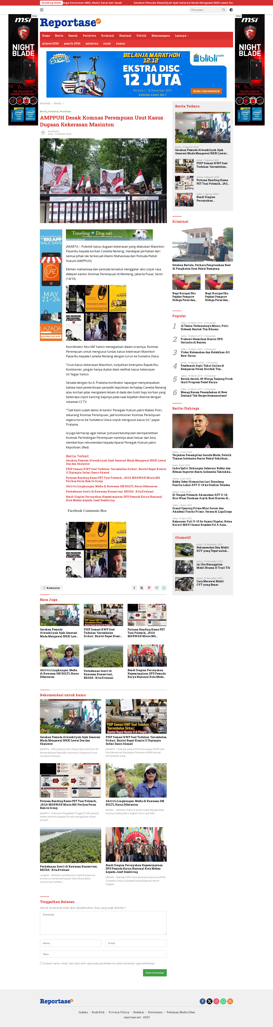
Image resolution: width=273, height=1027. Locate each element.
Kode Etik (98, 1012)
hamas (120, 43)
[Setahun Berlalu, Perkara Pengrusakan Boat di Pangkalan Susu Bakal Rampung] (202, 245)
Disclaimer (155, 1012)
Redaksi (138, 1012)
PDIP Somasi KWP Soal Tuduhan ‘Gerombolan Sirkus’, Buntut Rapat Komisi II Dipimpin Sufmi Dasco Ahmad (116, 470)
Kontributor (53, 131)
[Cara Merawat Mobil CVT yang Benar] (184, 584)
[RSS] (230, 1001)
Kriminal (107, 35)
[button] (224, 10)
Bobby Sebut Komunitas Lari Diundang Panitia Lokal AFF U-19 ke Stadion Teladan (201, 483)
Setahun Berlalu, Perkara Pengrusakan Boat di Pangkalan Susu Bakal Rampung (201, 266)
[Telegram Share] (156, 588)
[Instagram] (216, 1001)
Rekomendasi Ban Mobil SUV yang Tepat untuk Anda (212, 549)
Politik (141, 35)
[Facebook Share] (134, 588)
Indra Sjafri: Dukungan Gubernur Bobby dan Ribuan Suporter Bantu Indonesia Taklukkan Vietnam (202, 470)
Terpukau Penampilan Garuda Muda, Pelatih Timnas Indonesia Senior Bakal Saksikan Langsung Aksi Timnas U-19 (201, 456)
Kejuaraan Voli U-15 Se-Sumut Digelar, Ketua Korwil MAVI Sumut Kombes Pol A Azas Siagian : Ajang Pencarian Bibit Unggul (202, 523)
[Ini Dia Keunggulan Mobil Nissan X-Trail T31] (184, 567)
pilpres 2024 (50, 43)
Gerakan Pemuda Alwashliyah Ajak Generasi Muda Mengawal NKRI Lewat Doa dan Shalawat (138, 2)
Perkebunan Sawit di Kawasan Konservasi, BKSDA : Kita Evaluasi (110, 491)
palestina (92, 43)
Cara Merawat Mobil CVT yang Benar (210, 583)
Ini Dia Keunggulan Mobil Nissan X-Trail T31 (213, 566)
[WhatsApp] (223, 1001)
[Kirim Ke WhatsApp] (164, 588)
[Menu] (42, 10)
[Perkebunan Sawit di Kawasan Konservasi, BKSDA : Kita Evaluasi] (103, 656)
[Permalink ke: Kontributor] (43, 132)
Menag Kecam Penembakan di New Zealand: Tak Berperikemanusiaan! (204, 393)
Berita (59, 35)
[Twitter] (209, 1001)
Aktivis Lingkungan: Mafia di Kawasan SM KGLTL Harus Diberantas (111, 486)
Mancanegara (161, 35)
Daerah (73, 35)
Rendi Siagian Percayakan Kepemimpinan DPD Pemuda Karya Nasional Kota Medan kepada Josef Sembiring (114, 498)
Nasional (125, 35)
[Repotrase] (70, 22)
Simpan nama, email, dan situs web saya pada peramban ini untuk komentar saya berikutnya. (99, 963)
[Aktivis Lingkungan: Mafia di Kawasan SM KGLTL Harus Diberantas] (59, 656)
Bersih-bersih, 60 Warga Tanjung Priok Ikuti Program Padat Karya (207, 380)
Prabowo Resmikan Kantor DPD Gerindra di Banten (202, 340)
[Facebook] (203, 1001)
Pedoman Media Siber (181, 1012)
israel (107, 43)
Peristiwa (89, 35)
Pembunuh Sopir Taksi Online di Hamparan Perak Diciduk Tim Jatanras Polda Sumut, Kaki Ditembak (206, 367)
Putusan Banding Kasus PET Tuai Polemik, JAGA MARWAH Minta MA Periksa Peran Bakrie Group (113, 479)
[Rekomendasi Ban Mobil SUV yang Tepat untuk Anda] (184, 550)
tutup (34, 16)
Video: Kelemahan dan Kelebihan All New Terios (205, 354)
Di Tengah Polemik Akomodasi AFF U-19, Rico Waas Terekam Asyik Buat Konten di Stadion (200, 496)
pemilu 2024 (72, 43)
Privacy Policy (119, 1012)
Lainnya (180, 35)
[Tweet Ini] (141, 588)
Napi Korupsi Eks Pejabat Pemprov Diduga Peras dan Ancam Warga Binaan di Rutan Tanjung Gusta (184, 297)
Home (46, 35)
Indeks (83, 1012)
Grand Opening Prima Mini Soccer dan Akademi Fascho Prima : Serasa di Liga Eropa (202, 509)
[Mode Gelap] (231, 10)
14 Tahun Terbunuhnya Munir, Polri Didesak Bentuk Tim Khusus (204, 327)
